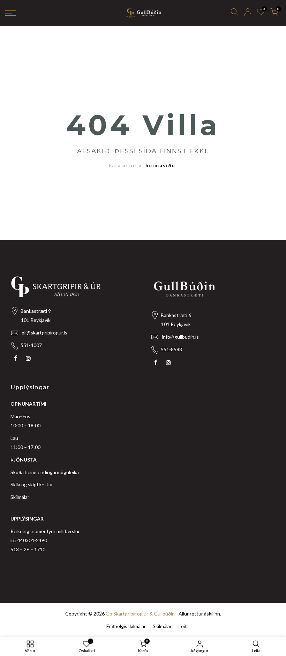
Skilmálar (19, 497)
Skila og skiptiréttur (31, 484)
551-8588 (171, 349)
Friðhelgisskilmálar (126, 626)
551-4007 (31, 345)
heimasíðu (160, 165)
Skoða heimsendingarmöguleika (44, 472)
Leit (183, 626)
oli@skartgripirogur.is (44, 333)
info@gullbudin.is (180, 337)
